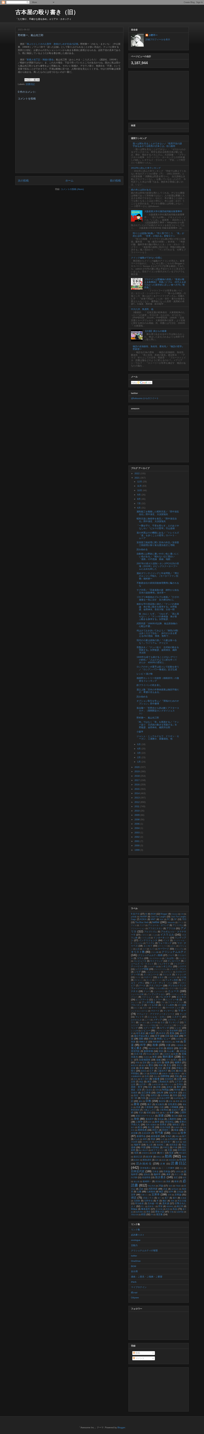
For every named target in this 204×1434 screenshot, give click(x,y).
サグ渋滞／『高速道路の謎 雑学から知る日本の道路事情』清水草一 (158, 591)
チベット (158, 980)
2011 (137, 806)
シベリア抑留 (142, 969)
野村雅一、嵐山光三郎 (148, 717)
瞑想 (143, 1214)
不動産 (178, 1186)
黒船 (177, 1076)
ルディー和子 (149, 1028)
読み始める (142, 549)
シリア (137, 971)
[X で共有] (32, 79)
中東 (175, 1147)
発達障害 (146, 1177)
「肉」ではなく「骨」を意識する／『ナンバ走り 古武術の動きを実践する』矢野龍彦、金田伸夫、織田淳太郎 (158, 725)
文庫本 (156, 1194)
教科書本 (168, 1056)
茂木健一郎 (153, 1203)
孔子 (151, 1071)
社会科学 (152, 1098)
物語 (161, 1191)
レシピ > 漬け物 (145, 673)
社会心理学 (164, 1098)
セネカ (160, 977)
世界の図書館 (151, 1125)
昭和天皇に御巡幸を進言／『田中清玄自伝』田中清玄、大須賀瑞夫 (157, 520)
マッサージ (168, 1011)
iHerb (133, 1282)
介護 (168, 1045)
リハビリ (179, 1025)
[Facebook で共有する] (35, 79)
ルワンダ (164, 1027)
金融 (158, 1059)
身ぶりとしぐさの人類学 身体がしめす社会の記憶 (52, 44)
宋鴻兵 (168, 1136)
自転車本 (173, 1093)
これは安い (170, 958)
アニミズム (178, 925)
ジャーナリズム (160, 969)
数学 (157, 1122)
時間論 (165, 1089)
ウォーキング (165, 943)
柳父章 (180, 1206)
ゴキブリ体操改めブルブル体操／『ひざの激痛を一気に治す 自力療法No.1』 (158, 598)
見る (169, 1065)
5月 (139, 744)
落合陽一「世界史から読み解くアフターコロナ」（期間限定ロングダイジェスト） (158, 711)
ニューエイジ (159, 991)
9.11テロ (135, 914)
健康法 (178, 1062)
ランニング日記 (149, 1025)
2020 (137, 767)
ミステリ (176, 1016)
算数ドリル (168, 1084)
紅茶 (145, 1074)
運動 (141, 1038)
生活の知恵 (165, 1127)
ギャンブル (179, 949)
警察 (137, 1063)
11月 (139, 486)
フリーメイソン (175, 1002)
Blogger (164, 914)
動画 (168, 1156)
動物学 (136, 1160)
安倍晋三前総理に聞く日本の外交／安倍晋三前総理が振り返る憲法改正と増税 (158, 543)
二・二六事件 (168, 1168)
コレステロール (155, 958)
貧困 (170, 1186)
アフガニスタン (155, 928)
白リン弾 (179, 1174)
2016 (137, 784)
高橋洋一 (177, 1074)
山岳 (133, 1084)
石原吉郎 (146, 1133)
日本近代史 (138, 1171)
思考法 (180, 1084)
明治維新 (139, 1203)
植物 (157, 1113)
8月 (139, 499)
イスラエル (167, 934)
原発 (141, 1068)
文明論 (178, 1194)
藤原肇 (149, 1157)
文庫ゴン (144, 1195)
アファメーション (138, 928)
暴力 (175, 1198)
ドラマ (180, 988)
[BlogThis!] (29, 79)
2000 (137, 845)
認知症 (147, 1174)
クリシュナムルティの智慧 (144, 1250)
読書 (162, 1164)
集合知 (162, 1101)
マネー (182, 1010)
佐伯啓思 (169, 1079)
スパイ (138, 977)
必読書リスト (137, 1235)
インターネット (161, 937)
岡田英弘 (168, 1042)
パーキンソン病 (177, 994)
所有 (184, 1101)
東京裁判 (182, 1153)
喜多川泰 (138, 1054)
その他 (183, 977)
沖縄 (177, 1042)
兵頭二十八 (148, 1198)
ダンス (149, 980)
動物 (184, 1157)
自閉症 (154, 1095)
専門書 (159, 1132)
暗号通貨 (140, 1033)
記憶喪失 (166, 1054)
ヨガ (162, 1022)
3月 (139, 753)
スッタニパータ (151, 975)
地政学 (137, 1144)
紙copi (134, 1292)
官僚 (161, 1048)
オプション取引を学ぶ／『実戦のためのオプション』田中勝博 (158, 702)
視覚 (150, 1087)
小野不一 (153, 35)
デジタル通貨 (159, 988)
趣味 (140, 1101)
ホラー (145, 1008)
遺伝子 (183, 1033)
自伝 (184, 1093)
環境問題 (135, 1051)
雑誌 (141, 1082)
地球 (177, 1142)
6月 (139, 507)
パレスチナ (165, 997)
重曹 (177, 1101)
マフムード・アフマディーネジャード (156, 1014)
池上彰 (149, 1145)
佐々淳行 (145, 1079)
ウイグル (150, 943)
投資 (171, 1152)
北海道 (183, 1198)
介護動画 (179, 1045)
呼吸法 (179, 1068)
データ (142, 986)
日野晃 (178, 1172)
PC (168, 919)
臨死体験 (139, 1212)
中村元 (166, 1147)
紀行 (157, 1054)
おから (173, 946)
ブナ (163, 1002)
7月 (139, 503)
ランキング (173, 1022)
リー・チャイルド (166, 1025)
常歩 (141, 1113)
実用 (175, 1095)
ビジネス (181, 997)
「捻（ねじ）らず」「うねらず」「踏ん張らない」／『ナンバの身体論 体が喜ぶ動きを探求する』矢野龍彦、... (158, 616)
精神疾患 (142, 1130)
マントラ (139, 1017)
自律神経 (165, 1095)
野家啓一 (151, 1206)
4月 (139, 748)
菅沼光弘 (169, 1122)
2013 (137, 797)
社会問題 (177, 1098)
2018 (137, 776)
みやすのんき (136, 1020)
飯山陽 (136, 1181)
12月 (140, 481)
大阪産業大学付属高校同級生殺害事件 (163, 211)
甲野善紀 (135, 1073)
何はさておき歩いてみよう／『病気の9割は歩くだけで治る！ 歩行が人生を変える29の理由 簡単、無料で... (157, 633)
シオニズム (166, 966)
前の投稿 (115, 180)
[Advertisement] (158, 94)
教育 (154, 1057)
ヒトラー (158, 1000)
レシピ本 (134, 1031)
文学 (133, 1194)
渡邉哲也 (145, 1153)
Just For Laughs (158, 917)
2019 (137, 771)
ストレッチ (180, 975)
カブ (144, 949)
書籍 (136, 1104)
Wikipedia (171, 922)
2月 (139, 757)
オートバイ (162, 946)
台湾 (162, 1139)
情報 (149, 1113)
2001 (137, 841)
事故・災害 (136, 1090)
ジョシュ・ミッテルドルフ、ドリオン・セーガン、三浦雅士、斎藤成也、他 (158, 737)
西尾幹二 (166, 1130)
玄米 (152, 1068)
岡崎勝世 (157, 1042)
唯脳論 (134, 1209)
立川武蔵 (159, 1209)
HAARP (143, 917)
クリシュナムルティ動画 (150, 955)
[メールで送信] (26, 79)
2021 (137, 477)
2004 (137, 828)
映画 (151, 1039)
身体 (136, 1118)
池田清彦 (173, 1145)
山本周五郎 (156, 1084)
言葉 (168, 1068)
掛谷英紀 (152, 1048)
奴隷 (154, 1153)
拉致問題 (179, 1212)
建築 (143, 1065)
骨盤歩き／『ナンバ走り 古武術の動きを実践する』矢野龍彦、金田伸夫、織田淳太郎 (158, 650)
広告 (173, 1071)
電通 (136, 1153)
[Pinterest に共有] (38, 79)
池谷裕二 (161, 1145)
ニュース (173, 991)
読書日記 (30, 84)
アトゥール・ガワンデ (158, 925)
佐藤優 (156, 1079)
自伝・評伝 (139, 1095)
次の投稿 (23, 180)
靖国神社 (170, 1206)
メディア (157, 1019)
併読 (134, 1197)
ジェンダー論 (152, 966)
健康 (167, 1062)
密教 (172, 1201)
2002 (137, 837)
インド (166, 940)
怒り (162, 1153)
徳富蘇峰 (172, 1160)
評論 (161, 1185)
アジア (142, 925)
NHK (161, 919)
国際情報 (164, 1076)
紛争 (171, 1192)
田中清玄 (182, 1150)
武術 (141, 1189)
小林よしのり (149, 1110)
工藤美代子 (162, 1071)
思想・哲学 (136, 1087)
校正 (181, 1071)
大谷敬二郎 (146, 1142)
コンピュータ (140, 961)
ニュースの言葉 (137, 994)
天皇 (170, 1150)
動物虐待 (147, 1160)
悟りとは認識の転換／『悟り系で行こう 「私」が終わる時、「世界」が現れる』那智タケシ (158, 234)
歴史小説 (159, 1211)
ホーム (69, 180)
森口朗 (174, 1116)
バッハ (134, 997)
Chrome (174, 914)
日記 (181, 1168)
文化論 (180, 1192)
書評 (149, 1104)
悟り (133, 1070)
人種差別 (171, 1119)
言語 (160, 1068)
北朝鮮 (137, 1201)
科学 (143, 1044)
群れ (175, 1060)
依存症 (162, 1033)
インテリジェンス (148, 940)
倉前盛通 (155, 1136)
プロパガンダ (137, 1005)
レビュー (145, 1030)
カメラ (152, 949)
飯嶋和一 (147, 1181)
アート (180, 922)
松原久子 (176, 1110)
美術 (168, 1181)
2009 (137, 815)
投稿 (137, 1353)
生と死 (151, 1127)
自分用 (134, 1271)
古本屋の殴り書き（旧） (47, 12)
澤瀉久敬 (134, 1214)
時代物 (177, 1090)
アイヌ (133, 925)
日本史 (155, 1171)
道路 (164, 1160)
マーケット (156, 1008)
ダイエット (138, 980)
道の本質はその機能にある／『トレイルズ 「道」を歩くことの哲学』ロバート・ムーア (159, 535)
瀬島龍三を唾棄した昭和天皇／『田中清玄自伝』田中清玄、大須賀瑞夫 (158, 513)
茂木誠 (165, 1203)
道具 (157, 1160)
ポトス (136, 1008)
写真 (143, 1098)
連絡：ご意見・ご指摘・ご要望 (146, 1276)
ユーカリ (142, 1022)
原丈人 (180, 1065)
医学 (157, 1036)
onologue (135, 1240)
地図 (184, 1142)
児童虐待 (148, 1090)
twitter (156, 922)
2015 (137, 789)
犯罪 (184, 1177)
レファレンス (161, 1031)
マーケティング (173, 1008)
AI (146, 914)
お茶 (137, 949)
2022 (137, 473)
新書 (161, 1115)
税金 (176, 1130)
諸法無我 (159, 1104)
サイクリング (156, 961)
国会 (155, 1076)
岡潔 (133, 1042)
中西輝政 (155, 1147)
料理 (167, 1209)
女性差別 (172, 1104)
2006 (137, 824)
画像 (155, 1044)
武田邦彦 (153, 1189)
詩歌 (158, 1087)
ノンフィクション (156, 994)
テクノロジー (156, 985)
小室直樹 (148, 1107)
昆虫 (135, 1079)
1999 (137, 850)
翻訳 (165, 1201)
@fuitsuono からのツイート (145, 398)
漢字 (181, 1048)
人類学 (139, 1122)
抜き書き (160, 1177)
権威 (161, 1065)
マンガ (183, 1014)
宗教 (148, 1100)
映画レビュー (164, 1038)
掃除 (177, 1136)
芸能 (152, 1063)
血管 (159, 1062)
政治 (140, 1127)
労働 (171, 1212)
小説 (161, 1107)
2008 (137, 819)
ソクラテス (172, 977)
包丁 (159, 1198)
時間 (157, 1090)
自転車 (159, 1092)
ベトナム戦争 (167, 1005)
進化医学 (150, 1119)
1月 (139, 761)
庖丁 (167, 1198)
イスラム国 (145, 938)
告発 (147, 1076)
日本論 (166, 1171)
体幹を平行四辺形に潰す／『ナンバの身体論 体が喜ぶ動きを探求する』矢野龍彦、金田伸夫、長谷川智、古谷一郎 (158, 607)
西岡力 (155, 1130)
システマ (182, 966)
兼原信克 (134, 1065)
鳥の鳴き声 (143, 1150)
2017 (137, 780)
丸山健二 (171, 1051)
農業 (168, 1174)
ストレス (167, 975)
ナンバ (146, 991)
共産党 (146, 1057)
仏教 (139, 1191)
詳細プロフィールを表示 (158, 39)
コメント (139, 1358)
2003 (137, 832)
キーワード (163, 948)
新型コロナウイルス (145, 1116)
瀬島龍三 (176, 1125)
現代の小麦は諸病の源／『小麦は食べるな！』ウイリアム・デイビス (157, 641)
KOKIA (143, 919)
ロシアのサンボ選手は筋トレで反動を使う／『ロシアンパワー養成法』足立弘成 (158, 668)
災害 (133, 1082)
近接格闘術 (145, 1059)
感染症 (170, 1048)
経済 (184, 1059)
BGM (153, 914)
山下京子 (179, 1082)
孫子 (184, 1136)
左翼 (179, 1079)
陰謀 (176, 1036)
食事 (171, 1112)
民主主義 (182, 1201)
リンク (134, 1027)
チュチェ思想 (171, 980)
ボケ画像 (182, 1005)
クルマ (171, 955)
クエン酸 (154, 952)
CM (182, 914)
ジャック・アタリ (178, 969)
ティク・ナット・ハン (161, 982)
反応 (176, 1177)
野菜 (160, 1206)
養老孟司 (145, 1209)
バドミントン (148, 997)
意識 (172, 1033)
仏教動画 (151, 1192)
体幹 (145, 1139)
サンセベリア (174, 961)
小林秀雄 (164, 1110)
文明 (169, 1195)
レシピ (178, 1027)
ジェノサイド (163, 964)
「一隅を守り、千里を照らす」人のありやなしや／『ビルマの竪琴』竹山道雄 (158, 527)
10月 (140, 490)
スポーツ (148, 977)
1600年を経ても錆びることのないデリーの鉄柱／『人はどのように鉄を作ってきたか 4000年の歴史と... (157, 660)
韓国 (161, 1051)
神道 (184, 1116)
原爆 (133, 1068)
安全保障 (174, 1031)
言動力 (134, 1245)
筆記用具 (151, 1186)
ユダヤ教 (153, 1022)
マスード (155, 1011)
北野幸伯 (148, 1201)
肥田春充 (159, 1181)
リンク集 (135, 1229)
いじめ (154, 935)
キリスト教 (138, 951)
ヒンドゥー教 (172, 1000)
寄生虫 (149, 1054)
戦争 (183, 1132)
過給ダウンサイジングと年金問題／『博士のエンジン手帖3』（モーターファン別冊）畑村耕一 (158, 576)
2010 (137, 810)
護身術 (143, 1071)
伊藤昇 (152, 1033)
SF (175, 919)
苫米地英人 (145, 1168)
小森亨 (140, 731)
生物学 (176, 1127)
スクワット (168, 972)
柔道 (170, 1101)
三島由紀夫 (163, 1081)
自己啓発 (146, 1092)
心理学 (182, 1112)
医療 (167, 1036)
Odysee (135, 1297)
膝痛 (176, 1181)
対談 (153, 1139)
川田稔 (174, 1133)
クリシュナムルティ (174, 951)
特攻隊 (182, 1160)
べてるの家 (152, 1005)
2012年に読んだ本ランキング (146, 168)
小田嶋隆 (173, 1107)
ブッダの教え (149, 1002)
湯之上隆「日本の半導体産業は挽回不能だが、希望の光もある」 (158, 691)
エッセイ (148, 945)
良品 (175, 1209)
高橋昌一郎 (166, 1074)
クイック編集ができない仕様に (146, 257)
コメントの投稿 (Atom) (72, 189)
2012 (137, 802)
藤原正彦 (138, 1157)
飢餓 (176, 1054)
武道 (165, 1189)
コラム (140, 958)
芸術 (144, 1062)
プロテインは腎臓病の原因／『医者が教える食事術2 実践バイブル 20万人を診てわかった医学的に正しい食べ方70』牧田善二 (165, 283)
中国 (143, 1147)
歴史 (148, 1212)
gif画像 (134, 917)
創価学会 (141, 1136)
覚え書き (136, 1048)
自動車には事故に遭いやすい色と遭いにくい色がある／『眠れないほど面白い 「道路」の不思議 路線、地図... (158, 556)
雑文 (149, 1081)
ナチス (134, 991)
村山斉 (136, 1139)
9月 (139, 494)
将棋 (138, 1107)
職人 (164, 1113)
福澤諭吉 (175, 1189)
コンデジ (182, 958)
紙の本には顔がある (141, 189)
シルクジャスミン (153, 972)
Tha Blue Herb (141, 922)
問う (143, 1206)
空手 (168, 1060)
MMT (153, 919)
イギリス (144, 935)
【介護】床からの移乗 (155, 331)
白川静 (134, 1177)
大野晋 (157, 1142)
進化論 (160, 1119)
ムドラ (147, 1020)
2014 (137, 793)
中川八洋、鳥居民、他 (142, 309)
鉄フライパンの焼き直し (149, 685)
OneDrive (136, 1261)
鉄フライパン (157, 1150)
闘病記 (159, 1157)
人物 (184, 1119)
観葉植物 (148, 1051)
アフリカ (170, 928)
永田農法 (179, 1039)
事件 (179, 1087)
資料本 (169, 1087)
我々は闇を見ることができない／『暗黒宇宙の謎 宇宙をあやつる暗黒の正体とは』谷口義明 (158, 144)
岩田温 (183, 1051)
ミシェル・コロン (157, 1016)
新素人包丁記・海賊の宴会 (40, 59)
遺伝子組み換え (142, 1036)
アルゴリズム (150, 932)
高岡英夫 (154, 1073)
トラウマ (171, 988)
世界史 (163, 1124)
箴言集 (159, 1214)
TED (184, 919)
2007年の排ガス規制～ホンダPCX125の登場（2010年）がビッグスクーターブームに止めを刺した (158, 566)
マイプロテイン (139, 1287)
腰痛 (184, 1076)
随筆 (150, 1122)
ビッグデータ (142, 1000)
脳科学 (157, 1174)
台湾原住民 (173, 1139)
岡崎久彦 (143, 1042)
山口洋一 (143, 1084)
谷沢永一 (167, 1142)
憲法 (151, 1065)
